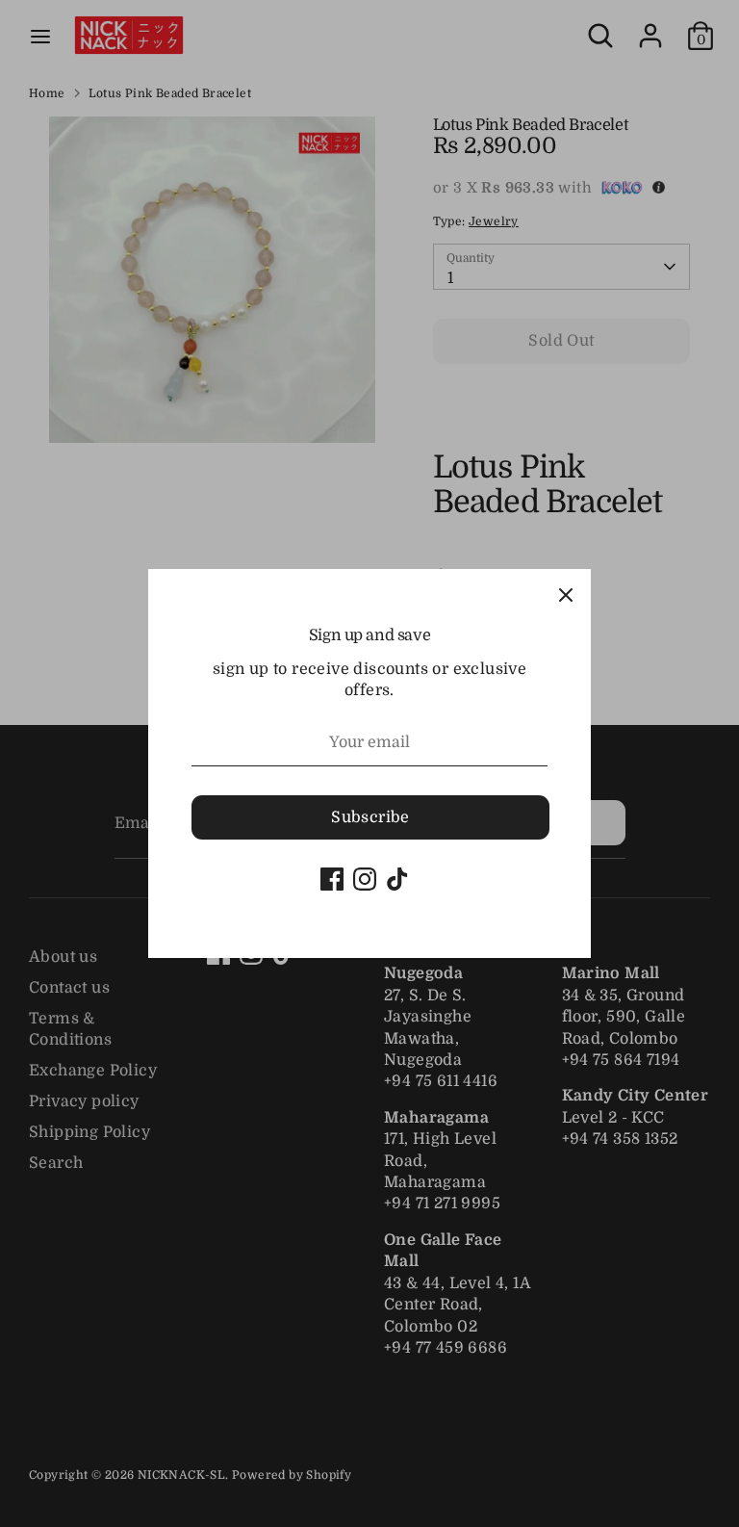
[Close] (566, 594)
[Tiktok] (397, 879)
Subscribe (370, 817)
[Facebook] (332, 879)
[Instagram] (364, 879)
